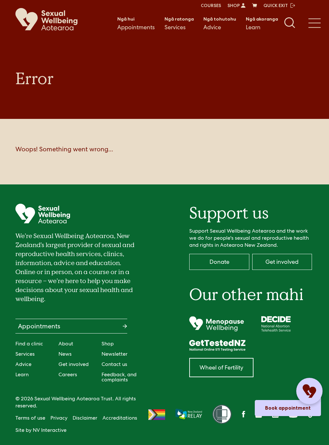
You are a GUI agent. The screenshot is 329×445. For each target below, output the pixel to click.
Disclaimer (85, 417)
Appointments (136, 23)
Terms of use (30, 417)
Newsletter (115, 354)
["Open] (216, 324)
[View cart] (254, 5)
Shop (108, 343)
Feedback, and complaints (119, 377)
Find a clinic (29, 343)
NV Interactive (50, 430)
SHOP (233, 5)
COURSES (211, 5)
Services (179, 23)
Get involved (73, 364)
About (65, 343)
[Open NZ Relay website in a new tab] (188, 414)
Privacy (58, 417)
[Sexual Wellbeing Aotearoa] (46, 19)
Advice (219, 23)
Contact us (114, 364)
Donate (219, 261)
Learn (262, 23)
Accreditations (119, 417)
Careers (67, 374)
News (65, 354)
